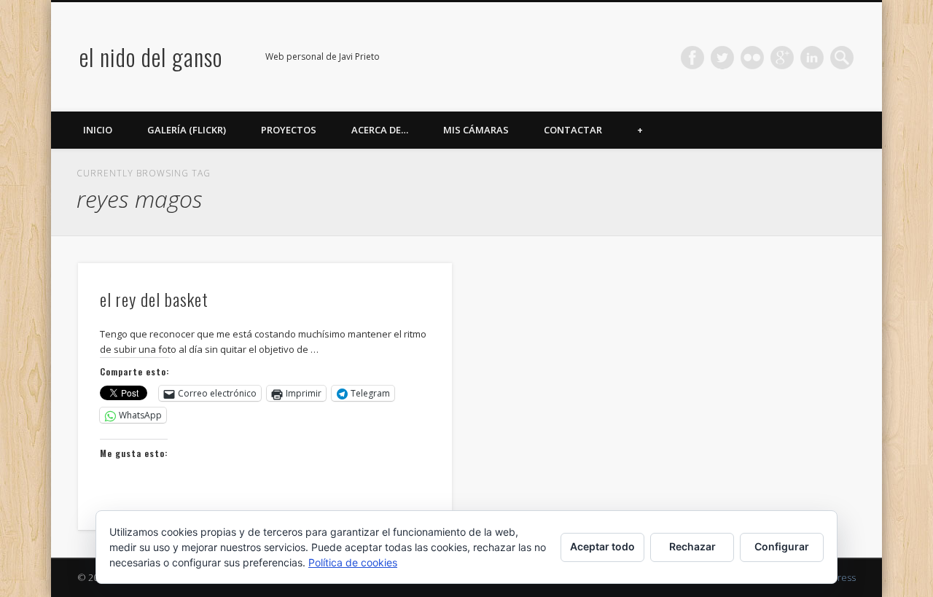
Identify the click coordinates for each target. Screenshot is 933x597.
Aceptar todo (602, 546)
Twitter (722, 57)
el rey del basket (154, 299)
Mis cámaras (476, 129)
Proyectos (288, 129)
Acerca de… (379, 129)
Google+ (782, 57)
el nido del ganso (150, 56)
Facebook (692, 57)
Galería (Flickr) (186, 129)
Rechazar (692, 546)
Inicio (97, 129)
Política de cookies (352, 562)
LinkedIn (812, 57)
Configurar (781, 546)
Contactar (573, 129)
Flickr (752, 57)
